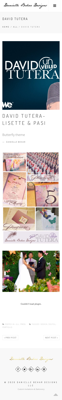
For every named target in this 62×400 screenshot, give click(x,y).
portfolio (7, 327)
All (15, 27)
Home (6, 27)
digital (52, 324)
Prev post (11, 337)
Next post (51, 337)
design (44, 324)
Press (23, 324)
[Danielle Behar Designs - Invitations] (25, 5)
